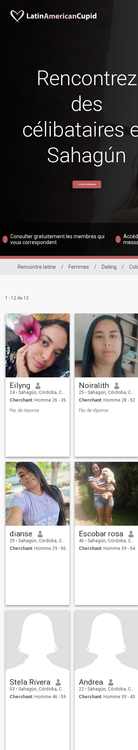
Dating (109, 267)
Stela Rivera (30, 682)
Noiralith (94, 385)
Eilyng (20, 385)
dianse (21, 533)
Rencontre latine (37, 267)
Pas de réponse (24, 410)
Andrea (91, 682)
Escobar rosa (101, 533)
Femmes (78, 267)
